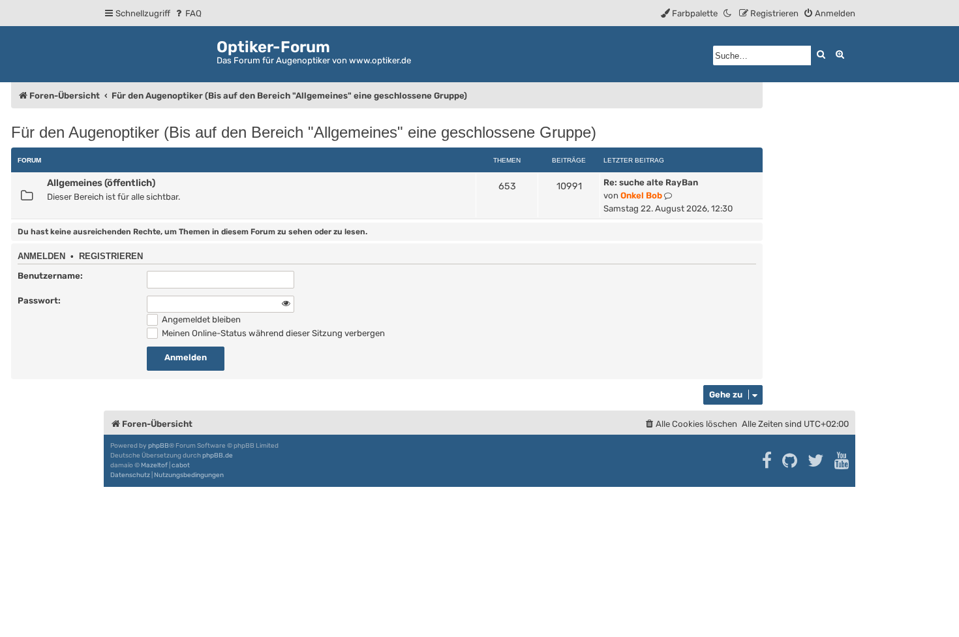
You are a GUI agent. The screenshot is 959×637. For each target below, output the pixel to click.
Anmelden (41, 256)
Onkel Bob (641, 195)
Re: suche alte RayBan (650, 182)
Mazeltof (154, 465)
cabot (181, 465)
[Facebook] (767, 461)
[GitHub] (790, 461)
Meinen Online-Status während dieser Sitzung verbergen (272, 333)
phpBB (158, 446)
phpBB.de (217, 455)
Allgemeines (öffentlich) (101, 183)
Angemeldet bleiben (200, 319)
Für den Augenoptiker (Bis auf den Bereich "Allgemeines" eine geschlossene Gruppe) (303, 132)
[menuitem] (188, 13)
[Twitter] (816, 461)
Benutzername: (50, 276)
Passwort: (39, 300)
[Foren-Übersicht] (160, 51)
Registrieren (111, 256)
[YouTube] (842, 461)
